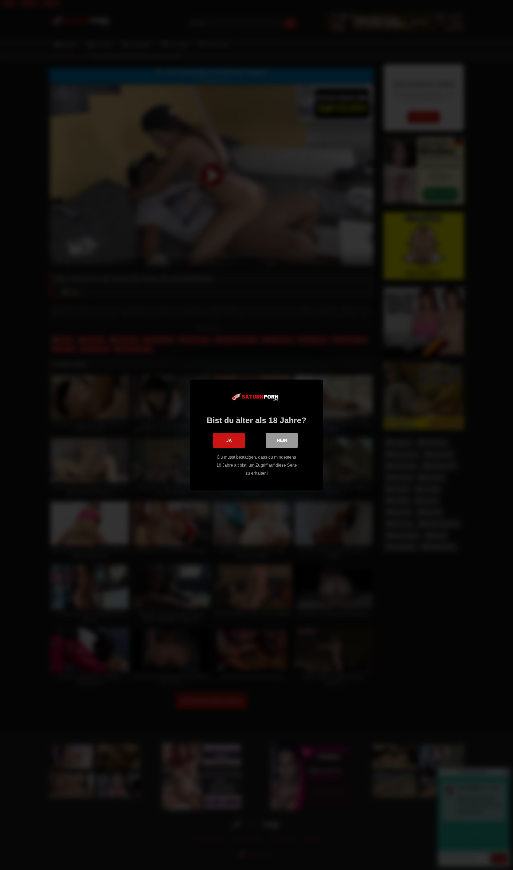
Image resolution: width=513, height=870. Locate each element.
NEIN (282, 440)
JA (229, 440)
